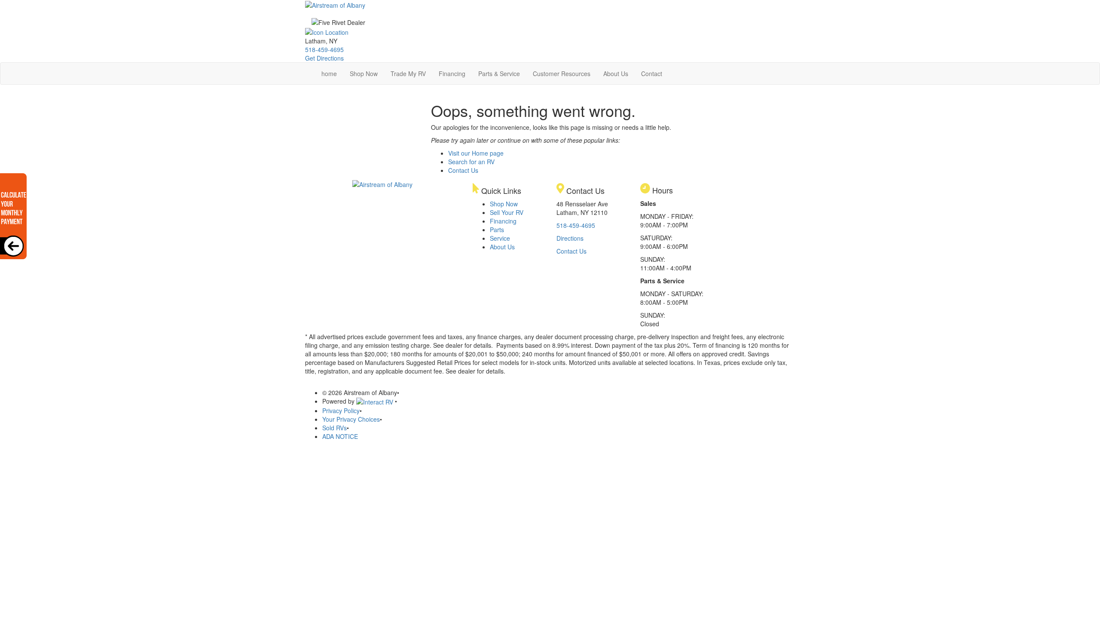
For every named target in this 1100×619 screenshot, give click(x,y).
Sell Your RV (506, 212)
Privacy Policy (341, 410)
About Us (615, 73)
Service (500, 238)
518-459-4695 (324, 49)
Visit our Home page (476, 153)
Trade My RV (408, 73)
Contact (651, 73)
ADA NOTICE (340, 436)
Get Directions (324, 58)
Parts (497, 229)
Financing (452, 73)
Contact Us (463, 170)
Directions (570, 238)
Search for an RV (471, 161)
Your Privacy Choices (351, 419)
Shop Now (364, 73)
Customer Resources (561, 73)
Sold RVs (334, 427)
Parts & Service (499, 73)
